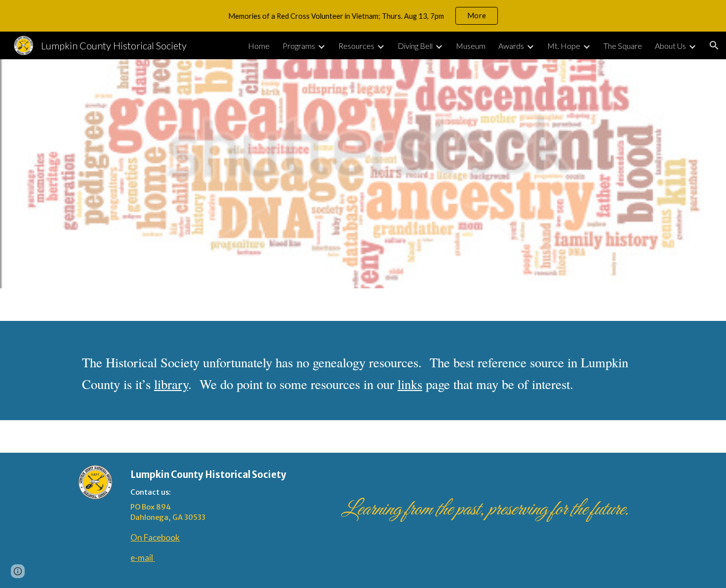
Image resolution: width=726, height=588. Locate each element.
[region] (363, 16)
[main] (363, 370)
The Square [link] (623, 45)
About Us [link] (670, 45)
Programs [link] (298, 45)
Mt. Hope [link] (563, 45)
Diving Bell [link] (415, 45)
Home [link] (259, 45)
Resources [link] (356, 45)
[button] (714, 45)
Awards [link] (511, 45)
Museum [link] (470, 45)
